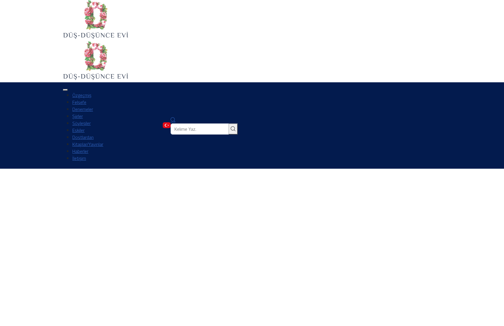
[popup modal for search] (173, 119)
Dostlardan (83, 137)
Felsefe (79, 102)
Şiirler (77, 116)
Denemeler (82, 109)
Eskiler (78, 130)
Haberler (80, 151)
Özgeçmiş (81, 95)
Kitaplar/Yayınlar (87, 144)
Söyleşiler (81, 123)
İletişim (79, 158)
